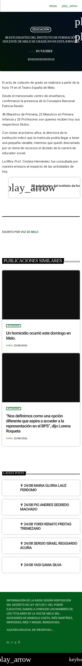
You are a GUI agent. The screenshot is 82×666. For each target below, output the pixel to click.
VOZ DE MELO (29, 232)
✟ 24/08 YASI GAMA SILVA (40, 565)
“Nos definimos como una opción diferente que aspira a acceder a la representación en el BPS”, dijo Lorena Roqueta (38, 423)
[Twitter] (12, 642)
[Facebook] (19, 642)
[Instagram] (15, 642)
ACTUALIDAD (13, 326)
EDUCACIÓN (40, 29)
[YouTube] (8, 642)
